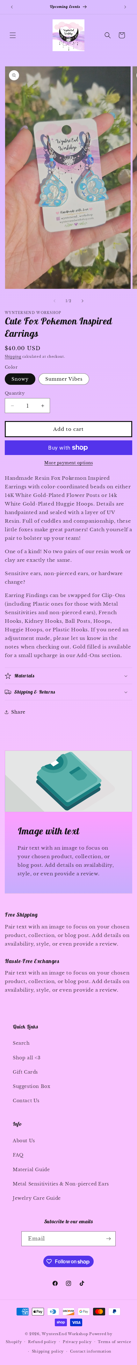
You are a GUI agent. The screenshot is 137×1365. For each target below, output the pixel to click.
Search (21, 1043)
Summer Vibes (64, 379)
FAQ (18, 1155)
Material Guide (31, 1169)
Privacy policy (77, 1342)
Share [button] (18, 712)
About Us (24, 1141)
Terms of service (114, 1342)
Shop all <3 (27, 1058)
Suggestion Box (31, 1086)
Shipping (13, 357)
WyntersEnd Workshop (65, 1334)
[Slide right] (83, 301)
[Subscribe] (108, 1238)
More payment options (68, 462)
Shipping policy (48, 1351)
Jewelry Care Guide (37, 1198)
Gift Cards (25, 1072)
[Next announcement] (125, 7)
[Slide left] (54, 301)
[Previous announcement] (12, 7)
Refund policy (42, 1342)
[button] (13, 35)
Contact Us (26, 1101)
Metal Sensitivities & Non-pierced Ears (61, 1184)
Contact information (91, 1351)
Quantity (15, 393)
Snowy (20, 379)
